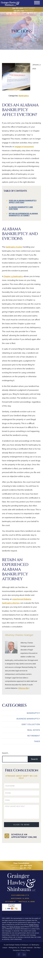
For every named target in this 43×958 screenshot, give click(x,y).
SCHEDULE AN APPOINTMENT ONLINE (24, 835)
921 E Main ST (10, 901)
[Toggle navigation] (37, 2)
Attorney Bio (23, 688)
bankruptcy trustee (14, 247)
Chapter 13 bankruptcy (13, 276)
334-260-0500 (17, 8)
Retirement (33, 736)
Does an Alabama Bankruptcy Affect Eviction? (23, 201)
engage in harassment (24, 147)
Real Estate (33, 730)
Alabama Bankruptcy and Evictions (21, 208)
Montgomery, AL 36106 (20, 898)
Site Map (37, 947)
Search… (5, 753)
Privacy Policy (25, 950)
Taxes (37, 741)
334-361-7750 (19, 11)
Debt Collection (31, 724)
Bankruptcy (24, 96)
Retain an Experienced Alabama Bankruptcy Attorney (23, 214)
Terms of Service (14, 926)
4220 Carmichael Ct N (20, 895)
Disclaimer (16, 950)
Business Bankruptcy (28, 719)
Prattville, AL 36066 (27, 901)
